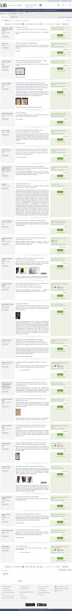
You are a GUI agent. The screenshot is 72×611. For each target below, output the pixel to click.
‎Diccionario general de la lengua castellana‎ (28, 530)
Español (29, 608)
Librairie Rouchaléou (55, 43)
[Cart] (58, 5)
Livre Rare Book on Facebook (62, 588)
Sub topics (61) (14, 17)
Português (34, 608)
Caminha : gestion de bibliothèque (26, 592)
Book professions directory (50, 10)
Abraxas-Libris (54, 443)
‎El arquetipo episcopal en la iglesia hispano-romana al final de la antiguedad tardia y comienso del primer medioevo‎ (31, 426)
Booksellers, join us (24, 586)
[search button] (41, 5)
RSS (66, 17)
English (24, 608)
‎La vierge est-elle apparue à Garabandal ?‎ (27, 496)
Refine (68, 20)
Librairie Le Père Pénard (56, 27)
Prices (22, 594)
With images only (19, 20)
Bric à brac (23, 596)
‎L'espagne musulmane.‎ (22, 303)
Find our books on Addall (7, 598)
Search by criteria (29, 7)
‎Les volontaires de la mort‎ (23, 184)
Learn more (49, 609)
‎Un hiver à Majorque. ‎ (22, 546)
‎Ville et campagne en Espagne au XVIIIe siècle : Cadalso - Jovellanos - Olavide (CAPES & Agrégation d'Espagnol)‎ (31, 443)
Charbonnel (53, 466)
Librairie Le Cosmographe (56, 149)
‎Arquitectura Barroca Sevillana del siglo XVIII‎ (28, 514)
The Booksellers (37, 10)
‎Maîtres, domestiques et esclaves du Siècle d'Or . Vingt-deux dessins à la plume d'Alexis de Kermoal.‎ (31, 61)
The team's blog (41, 588)
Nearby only (26, 20)
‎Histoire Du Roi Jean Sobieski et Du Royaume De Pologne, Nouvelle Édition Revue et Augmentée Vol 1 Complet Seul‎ (32, 150)
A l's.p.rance (53, 184)
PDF (61, 17)
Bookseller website (24, 588)
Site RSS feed (59, 590)
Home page (17, 10)
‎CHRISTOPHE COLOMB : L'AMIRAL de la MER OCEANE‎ (30, 220)
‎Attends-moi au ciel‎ (21, 27)
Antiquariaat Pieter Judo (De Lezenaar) (59, 167)
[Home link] (11, 5)
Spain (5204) (4, 17)
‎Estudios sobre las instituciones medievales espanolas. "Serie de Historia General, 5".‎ (31, 238)
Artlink (52, 304)
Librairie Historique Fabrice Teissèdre (59, 283)
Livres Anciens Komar (55, 83)
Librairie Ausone (54, 383)
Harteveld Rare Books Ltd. (56, 238)
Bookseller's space (67, 1)
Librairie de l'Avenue (55, 61)
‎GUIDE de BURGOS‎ (21, 113)
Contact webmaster (42, 590)
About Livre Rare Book (43, 586)
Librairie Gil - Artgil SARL (56, 399)
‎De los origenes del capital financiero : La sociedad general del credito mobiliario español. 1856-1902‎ (32, 284)
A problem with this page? (44, 592)
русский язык (45, 608)
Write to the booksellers (54, 1)
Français (39, 608)
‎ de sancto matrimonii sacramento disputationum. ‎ (30, 466)
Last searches (5, 570)
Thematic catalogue (12, 13)
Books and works (26, 10)
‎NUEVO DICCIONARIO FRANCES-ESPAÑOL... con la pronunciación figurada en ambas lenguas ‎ (29, 131)
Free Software (24, 598)
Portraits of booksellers (8, 590)
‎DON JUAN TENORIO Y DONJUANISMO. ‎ (26, 43)
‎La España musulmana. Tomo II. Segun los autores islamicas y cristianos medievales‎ (30, 259)
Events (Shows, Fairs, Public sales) (7, 593)
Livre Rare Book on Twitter (62, 586)
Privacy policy (41, 594)
